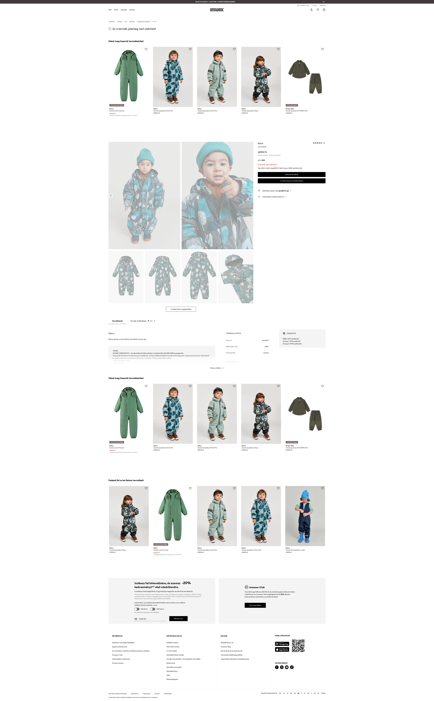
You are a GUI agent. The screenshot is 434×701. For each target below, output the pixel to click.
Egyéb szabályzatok (119, 647)
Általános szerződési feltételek (123, 643)
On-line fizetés (171, 651)
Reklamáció (170, 663)
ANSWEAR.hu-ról (227, 643)
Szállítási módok (172, 643)
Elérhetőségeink (172, 679)
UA (318, 693)
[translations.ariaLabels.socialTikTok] (292, 667)
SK (315, 693)
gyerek (124, 10)
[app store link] (282, 649)
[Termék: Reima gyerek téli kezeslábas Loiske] (305, 516)
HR (295, 693)
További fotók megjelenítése (181, 309)
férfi (116, 10)
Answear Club (117, 655)
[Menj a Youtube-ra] (287, 667)
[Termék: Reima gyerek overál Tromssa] (129, 77)
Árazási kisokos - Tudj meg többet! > (269, 155)
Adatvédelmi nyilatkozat (121, 659)
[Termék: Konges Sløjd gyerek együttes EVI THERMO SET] (305, 77)
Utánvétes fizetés (172, 647)
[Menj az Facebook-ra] (277, 667)
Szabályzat (134, 693)
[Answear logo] (217, 9)
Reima (260, 143)
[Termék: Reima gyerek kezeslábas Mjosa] (261, 77)
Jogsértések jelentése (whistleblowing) (235, 659)
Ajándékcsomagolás (174, 667)
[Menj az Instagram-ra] (282, 667)
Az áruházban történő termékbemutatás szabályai (130, 651)
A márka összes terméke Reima (291, 181)
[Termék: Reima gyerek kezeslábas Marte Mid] (173, 77)
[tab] (142, 321)
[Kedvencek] (317, 9)
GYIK (168, 675)
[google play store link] (282, 644)
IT (301, 693)
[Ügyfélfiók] (311, 9)
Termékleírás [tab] (117, 321)
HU (298, 693)
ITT (155, 598)
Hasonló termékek (291, 175)
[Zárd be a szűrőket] (324, 2)
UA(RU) (323, 693)
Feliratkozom (178, 619)
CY (284, 693)
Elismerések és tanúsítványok (231, 651)
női (110, 10)
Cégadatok (146, 693)
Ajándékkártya (172, 671)
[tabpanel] (217, 347)
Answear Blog (226, 647)
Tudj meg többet (255, 605)
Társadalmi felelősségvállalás (232, 655)
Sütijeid (157, 693)
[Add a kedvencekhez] (146, 49)
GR (291, 693)
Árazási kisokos (118, 663)
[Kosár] (324, 9)
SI (311, 693)
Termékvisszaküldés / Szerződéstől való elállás (183, 659)
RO (308, 693)
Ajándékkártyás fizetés (175, 655)
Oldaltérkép (168, 693)
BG (280, 693)
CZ (287, 693)
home (132, 10)
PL (305, 693)
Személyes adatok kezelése (117, 693)
